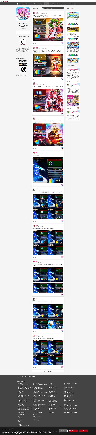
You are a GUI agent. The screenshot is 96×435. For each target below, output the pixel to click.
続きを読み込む (49, 371)
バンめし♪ (35, 399)
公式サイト (20, 32)
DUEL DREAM (51, 395)
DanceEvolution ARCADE (68, 392)
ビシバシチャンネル (21, 400)
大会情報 (65, 3)
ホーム (19, 416)
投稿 (19, 419)
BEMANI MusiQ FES (37, 409)
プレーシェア (20, 420)
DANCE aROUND (36, 393)
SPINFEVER (51, 392)
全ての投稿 (20, 383)
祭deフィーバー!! (52, 404)
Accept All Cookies (83, 430)
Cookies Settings (63, 430)
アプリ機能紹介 (39, 3)
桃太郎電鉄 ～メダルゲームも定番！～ (71, 405)
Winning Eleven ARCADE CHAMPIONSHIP (41, 384)
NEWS (70, 3)
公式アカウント (36, 383)
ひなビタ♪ (66, 399)
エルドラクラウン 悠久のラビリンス (24, 384)
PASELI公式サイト (36, 419)
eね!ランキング (59, 3)
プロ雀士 (50, 383)
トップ (33, 3)
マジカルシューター (21, 404)
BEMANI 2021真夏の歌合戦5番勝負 (70, 412)
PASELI (65, 410)
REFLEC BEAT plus (52, 408)
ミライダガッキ (36, 405)
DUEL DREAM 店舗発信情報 (69, 395)
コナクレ (50, 388)
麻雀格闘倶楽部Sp (21, 403)
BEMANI (50, 410)
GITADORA (35, 386)
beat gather (35, 396)
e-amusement (20, 410)
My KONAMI (35, 417)
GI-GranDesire (66, 388)
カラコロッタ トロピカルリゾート (24, 386)
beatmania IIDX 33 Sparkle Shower (55, 397)
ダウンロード (76, 3)
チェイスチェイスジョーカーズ (23, 395)
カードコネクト (67, 384)
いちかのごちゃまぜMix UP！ (69, 387)
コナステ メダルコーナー (37, 391)
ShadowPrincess (67, 391)
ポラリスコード (36, 401)
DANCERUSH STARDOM (68, 393)
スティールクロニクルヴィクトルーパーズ (40, 392)
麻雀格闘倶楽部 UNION (53, 401)
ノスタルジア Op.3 (21, 397)
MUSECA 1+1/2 (21, 405)
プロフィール (20, 421)
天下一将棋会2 (20, 396)
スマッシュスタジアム (22, 393)
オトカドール (51, 384)
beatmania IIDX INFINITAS (68, 397)
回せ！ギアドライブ (67, 404)
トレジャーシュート (67, 396)
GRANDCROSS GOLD (53, 387)
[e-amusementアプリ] (18, 377)
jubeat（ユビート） (21, 408)
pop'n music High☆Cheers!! (23, 401)
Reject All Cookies (73, 430)
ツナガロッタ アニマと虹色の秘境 (39, 395)
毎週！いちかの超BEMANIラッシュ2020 (25, 409)
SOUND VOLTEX (52, 391)
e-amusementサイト (37, 416)
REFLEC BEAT (36, 408)
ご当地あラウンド (21, 391)
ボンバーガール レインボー (53, 403)
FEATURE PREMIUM (52, 400)
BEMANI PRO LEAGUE (37, 412)
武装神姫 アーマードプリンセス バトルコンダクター (73, 400)
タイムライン (20, 417)
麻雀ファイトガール (36, 403)
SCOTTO (19, 392)
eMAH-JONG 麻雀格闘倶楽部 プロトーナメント (41, 404)
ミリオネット (51, 405)
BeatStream (35, 397)
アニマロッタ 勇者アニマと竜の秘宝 (70, 383)
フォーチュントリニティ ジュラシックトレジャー (42, 400)
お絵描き (35, 410)
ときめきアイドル (52, 396)
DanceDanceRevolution (53, 393)
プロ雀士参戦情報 (21, 412)
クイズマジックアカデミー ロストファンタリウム (27, 387)
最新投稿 (46, 3)
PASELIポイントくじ (68, 409)
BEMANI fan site (36, 420)
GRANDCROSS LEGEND (38, 388)
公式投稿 (52, 3)
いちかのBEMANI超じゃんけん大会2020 (71, 408)
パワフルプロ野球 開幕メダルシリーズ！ (25, 399)
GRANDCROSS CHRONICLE (38, 387)
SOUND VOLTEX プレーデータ (23, 425)
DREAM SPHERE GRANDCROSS (24, 388)
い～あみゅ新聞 (51, 412)
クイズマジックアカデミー (69, 386)
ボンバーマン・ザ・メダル (69, 401)
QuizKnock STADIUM (52, 386)
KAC (49, 409)
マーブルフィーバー (67, 403)
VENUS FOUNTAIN (52, 399)
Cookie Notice (19, 433)
